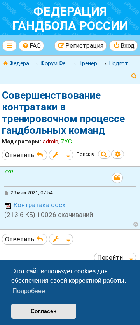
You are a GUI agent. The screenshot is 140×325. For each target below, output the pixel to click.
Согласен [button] (43, 311)
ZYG (66, 141)
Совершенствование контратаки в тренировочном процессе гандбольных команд (63, 112)
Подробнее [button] (28, 291)
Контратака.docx (39, 205)
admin (50, 141)
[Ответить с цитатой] (117, 178)
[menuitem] (31, 45)
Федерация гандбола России (70, 18)
